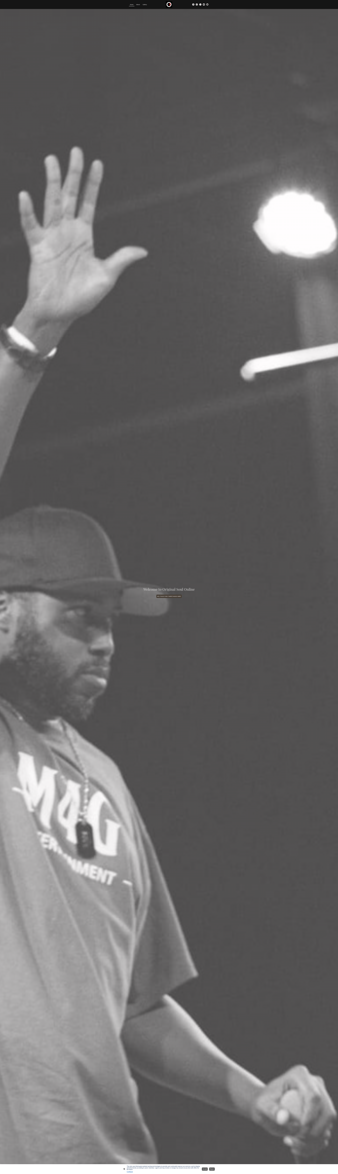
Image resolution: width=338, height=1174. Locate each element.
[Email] (207, 4)
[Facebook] (193, 4)
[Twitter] (200, 4)
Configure (130, 1172)
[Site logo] (169, 4)
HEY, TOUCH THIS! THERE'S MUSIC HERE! (169, 596)
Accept (205, 1169)
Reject (212, 1169)
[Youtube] (204, 4)
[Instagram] (197, 4)
